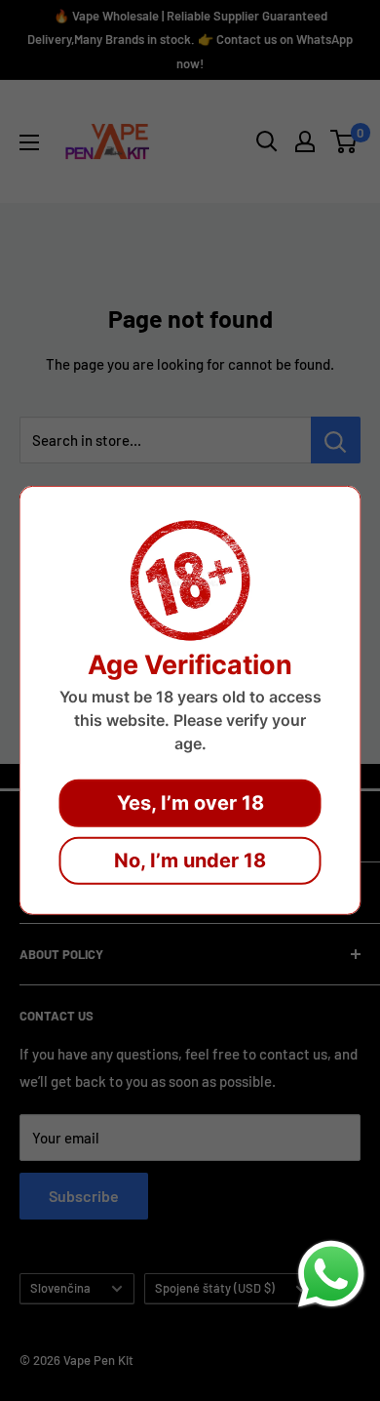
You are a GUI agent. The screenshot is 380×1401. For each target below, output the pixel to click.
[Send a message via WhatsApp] (331, 1274)
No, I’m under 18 (190, 860)
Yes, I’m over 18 (190, 803)
